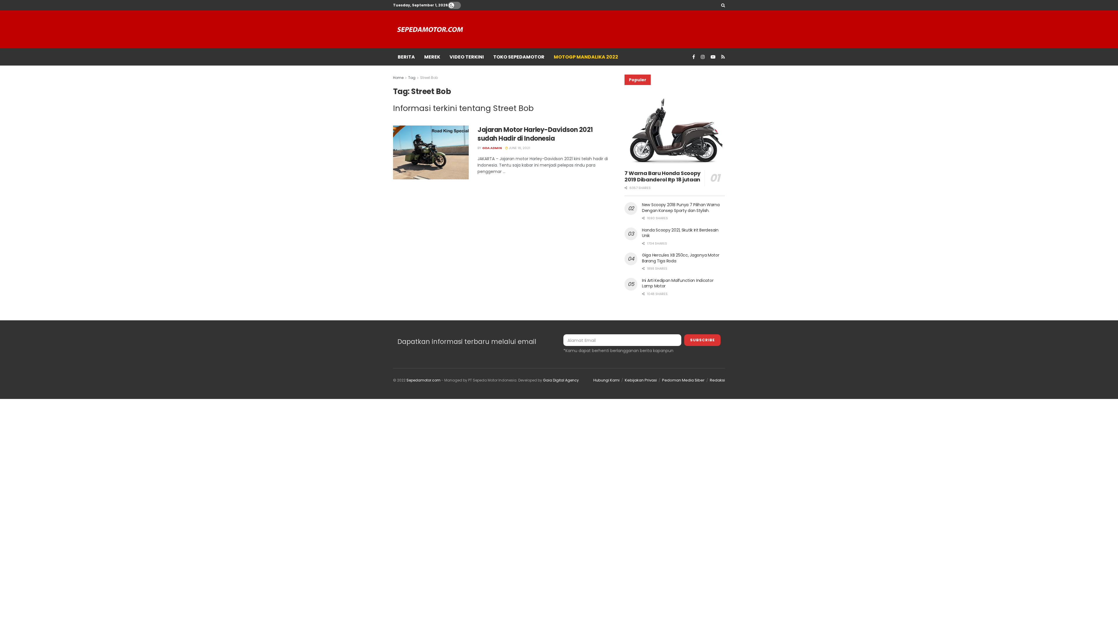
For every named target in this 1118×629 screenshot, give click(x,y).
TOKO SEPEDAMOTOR (518, 57)
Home (398, 77)
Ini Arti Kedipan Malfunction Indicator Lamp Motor (677, 283)
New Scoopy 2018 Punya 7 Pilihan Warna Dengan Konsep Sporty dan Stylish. (681, 207)
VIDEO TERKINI (467, 57)
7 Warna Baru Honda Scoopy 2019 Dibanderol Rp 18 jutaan (662, 176)
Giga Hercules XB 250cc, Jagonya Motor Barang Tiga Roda (680, 258)
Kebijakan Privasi (641, 380)
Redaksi (717, 380)
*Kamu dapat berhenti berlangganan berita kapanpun (618, 351)
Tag (411, 77)
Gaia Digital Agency (561, 380)
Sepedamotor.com (423, 380)
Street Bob (429, 77)
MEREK (432, 57)
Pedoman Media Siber (683, 380)
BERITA (406, 57)
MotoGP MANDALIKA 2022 (586, 57)
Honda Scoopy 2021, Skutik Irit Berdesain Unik (680, 233)
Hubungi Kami (606, 380)
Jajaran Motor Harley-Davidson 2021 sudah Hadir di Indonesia (535, 134)
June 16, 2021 (519, 148)
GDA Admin (492, 148)
